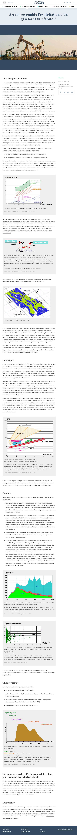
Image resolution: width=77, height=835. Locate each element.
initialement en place (25, 649)
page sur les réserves (40, 154)
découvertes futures (32, 657)
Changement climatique (10, 6)
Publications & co (44, 6)
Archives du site (25, 832)
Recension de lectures (60, 6)
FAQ (41, 829)
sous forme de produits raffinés (46, 811)
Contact (42, 832)
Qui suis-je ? (11, 2)
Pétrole (60, 78)
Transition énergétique (28, 6)
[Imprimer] (72, 92)
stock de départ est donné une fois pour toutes (36, 757)
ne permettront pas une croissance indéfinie (21, 795)
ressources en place (10, 330)
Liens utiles (6, 829)
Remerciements (7, 832)
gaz (20, 268)
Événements (24, 829)
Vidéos (72, 6)
